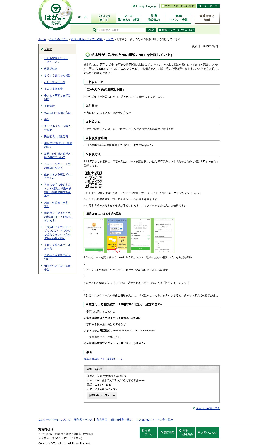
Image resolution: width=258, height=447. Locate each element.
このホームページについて (54, 419)
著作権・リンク (83, 419)
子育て (110, 39)
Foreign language (146, 6)
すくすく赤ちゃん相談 (57, 75)
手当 (46, 119)
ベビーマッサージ (54, 82)
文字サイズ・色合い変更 (179, 6)
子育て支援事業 (53, 88)
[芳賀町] (55, 15)
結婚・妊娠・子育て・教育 (87, 39)
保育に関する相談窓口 (57, 112)
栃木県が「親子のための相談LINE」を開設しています (57, 217)
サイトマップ (209, 6)
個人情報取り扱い (121, 419)
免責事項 (102, 419)
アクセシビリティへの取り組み (154, 419)
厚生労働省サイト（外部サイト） (103, 359)
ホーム (42, 39)
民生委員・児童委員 (56, 136)
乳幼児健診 (50, 68)
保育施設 (49, 105)
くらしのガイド (58, 39)
